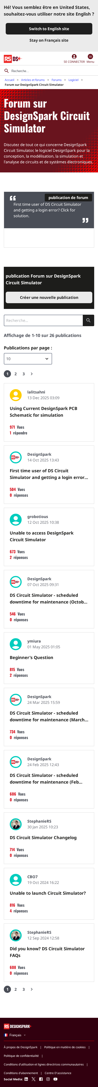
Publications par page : (28, 348)
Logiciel (73, 80)
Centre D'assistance (58, 1073)
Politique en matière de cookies (65, 1047)
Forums (57, 80)
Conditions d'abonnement (21, 1073)
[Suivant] (31, 374)
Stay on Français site (49, 40)
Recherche (88, 320)
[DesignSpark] (18, 1026)
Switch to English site (49, 28)
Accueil (9, 80)
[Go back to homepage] (13, 59)
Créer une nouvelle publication (49, 297)
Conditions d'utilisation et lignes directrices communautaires (44, 1064)
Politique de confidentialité (21, 1056)
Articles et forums (33, 80)
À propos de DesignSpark (20, 1047)
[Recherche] (7, 71)
